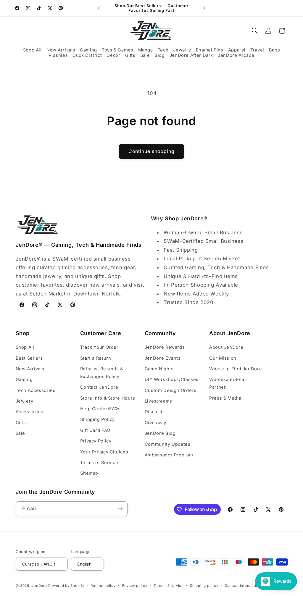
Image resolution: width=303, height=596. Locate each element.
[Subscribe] (120, 508)
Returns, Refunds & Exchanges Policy (101, 372)
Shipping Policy (97, 419)
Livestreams (158, 401)
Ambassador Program (169, 455)
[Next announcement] (204, 8)
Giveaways (157, 422)
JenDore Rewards (165, 347)
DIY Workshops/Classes (172, 379)
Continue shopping (151, 151)
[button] (32, 50)
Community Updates (168, 444)
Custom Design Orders (170, 390)
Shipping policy (204, 586)
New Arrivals (30, 369)
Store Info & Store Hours (107, 398)
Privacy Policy (96, 441)
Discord (153, 411)
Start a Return (95, 358)
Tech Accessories (36, 390)
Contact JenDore (99, 387)
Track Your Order (99, 347)
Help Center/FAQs (100, 408)
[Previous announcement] (98, 8)
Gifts (21, 422)
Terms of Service (99, 462)
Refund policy (103, 586)
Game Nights (159, 369)
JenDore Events (163, 358)
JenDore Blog (160, 433)
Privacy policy (134, 586)
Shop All (25, 347)
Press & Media (225, 398)
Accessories (29, 411)
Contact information (243, 586)
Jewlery (24, 401)
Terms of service (169, 586)
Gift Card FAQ (95, 430)
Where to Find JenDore (235, 369)
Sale (20, 433)
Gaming (24, 379)
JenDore (39, 586)
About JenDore (226, 347)
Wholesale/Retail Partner (228, 383)
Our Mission (222, 358)
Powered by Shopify (66, 586)
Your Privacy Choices (104, 452)
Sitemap (89, 473)
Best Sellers (29, 358)
